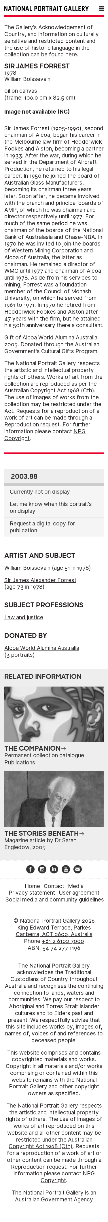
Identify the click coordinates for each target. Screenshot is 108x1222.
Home (32, 886)
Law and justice (23, 617)
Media (76, 886)
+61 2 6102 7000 (63, 941)
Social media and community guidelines (54, 899)
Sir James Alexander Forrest (40, 580)
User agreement (79, 892)
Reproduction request (32, 424)
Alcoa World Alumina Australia (41, 648)
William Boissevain (27, 79)
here (71, 54)
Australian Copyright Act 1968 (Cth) (49, 390)
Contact (54, 886)
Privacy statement (32, 892)
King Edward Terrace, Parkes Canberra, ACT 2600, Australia (54, 931)
